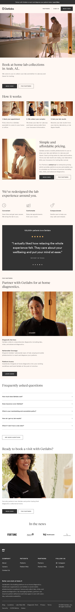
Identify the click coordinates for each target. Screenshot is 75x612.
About (4, 563)
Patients (23, 563)
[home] (8, 9)
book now (67, 8)
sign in (56, 8)
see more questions (12, 437)
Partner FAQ (42, 567)
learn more (9, 374)
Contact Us (6, 570)
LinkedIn (61, 567)
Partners (41, 563)
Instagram (61, 563)
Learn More (56, 2)
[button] (6, 251)
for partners (26, 86)
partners (46, 8)
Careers (5, 567)
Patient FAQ (24, 567)
